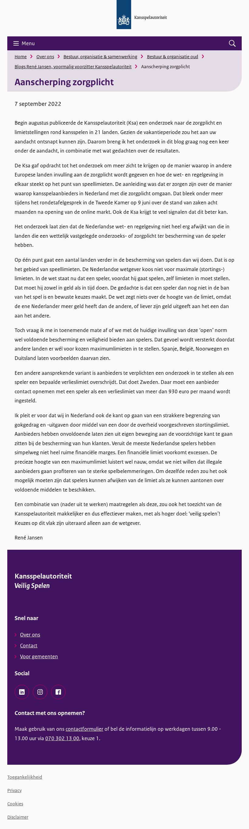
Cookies (15, 804)
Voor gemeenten (39, 656)
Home (21, 56)
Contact (28, 645)
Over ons (45, 56)
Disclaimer (17, 817)
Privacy (14, 790)
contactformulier (84, 729)
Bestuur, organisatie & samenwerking (100, 56)
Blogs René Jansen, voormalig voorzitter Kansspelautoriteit (73, 66)
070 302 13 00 (62, 738)
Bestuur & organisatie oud (172, 56)
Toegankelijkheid (24, 777)
